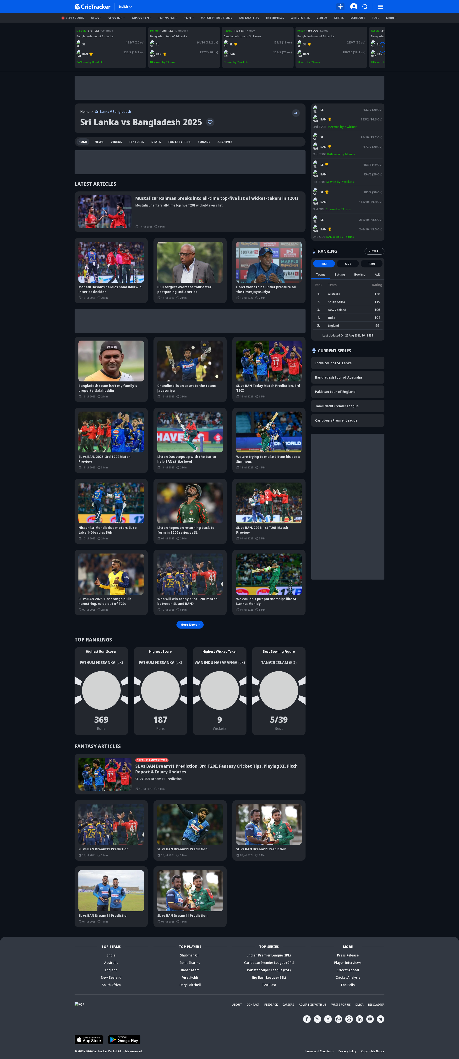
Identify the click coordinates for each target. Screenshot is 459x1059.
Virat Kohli (190, 977)
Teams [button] (320, 274)
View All (374, 251)
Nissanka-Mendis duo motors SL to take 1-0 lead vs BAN (107, 530)
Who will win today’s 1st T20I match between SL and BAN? (187, 601)
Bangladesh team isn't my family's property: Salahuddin (107, 388)
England (111, 970)
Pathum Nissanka (97, 662)
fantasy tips (179, 142)
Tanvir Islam (274, 662)
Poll (375, 18)
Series (339, 18)
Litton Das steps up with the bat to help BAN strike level (186, 459)
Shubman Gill (190, 955)
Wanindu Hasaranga (216, 662)
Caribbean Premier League (336, 420)
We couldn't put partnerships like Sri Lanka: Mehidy (266, 601)
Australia (111, 962)
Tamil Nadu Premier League (337, 406)
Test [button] (324, 263)
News (95, 18)
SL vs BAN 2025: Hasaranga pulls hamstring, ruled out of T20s (104, 601)
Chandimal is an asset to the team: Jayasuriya (186, 388)
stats (156, 142)
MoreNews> (190, 625)
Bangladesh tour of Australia (338, 377)
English (123, 7)
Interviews (275, 18)
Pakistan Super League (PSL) (269, 970)
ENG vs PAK (166, 18)
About (237, 1005)
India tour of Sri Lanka (333, 363)
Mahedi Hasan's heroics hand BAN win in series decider (110, 289)
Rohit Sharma (190, 962)
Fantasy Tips (249, 18)
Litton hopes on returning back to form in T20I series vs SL (185, 530)
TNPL (188, 18)
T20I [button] (371, 263)
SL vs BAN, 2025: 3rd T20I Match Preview (104, 459)
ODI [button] (348, 263)
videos (116, 142)
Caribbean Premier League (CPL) (269, 962)
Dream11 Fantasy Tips (152, 760)
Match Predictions (216, 18)
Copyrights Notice (372, 1051)
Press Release (348, 955)
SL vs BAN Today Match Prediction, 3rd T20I (268, 388)
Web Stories (300, 18)
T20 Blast (269, 985)
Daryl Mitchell (190, 985)
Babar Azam (190, 970)
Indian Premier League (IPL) (269, 955)
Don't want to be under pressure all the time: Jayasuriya (266, 289)
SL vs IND (115, 18)
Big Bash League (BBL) (269, 977)
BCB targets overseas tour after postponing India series (184, 289)
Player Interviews (347, 962)
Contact (253, 1005)
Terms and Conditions (319, 1051)
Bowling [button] (360, 274)
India (111, 955)
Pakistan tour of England (335, 391)
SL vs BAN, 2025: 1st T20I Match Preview (262, 530)
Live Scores (75, 18)
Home (84, 111)
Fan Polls (348, 985)
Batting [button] (340, 274)
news (99, 142)
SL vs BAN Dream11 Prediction (103, 849)
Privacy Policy (347, 1051)
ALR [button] (377, 274)
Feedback (271, 1005)
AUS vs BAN (140, 18)
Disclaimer (376, 1005)
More (390, 18)
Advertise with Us (312, 1005)
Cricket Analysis (348, 977)
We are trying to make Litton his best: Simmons (268, 459)
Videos (322, 18)
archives (225, 142)
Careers (288, 1005)
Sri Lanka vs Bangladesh (92, 30)
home (82, 142)
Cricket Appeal (348, 970)
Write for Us (341, 1005)
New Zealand (111, 977)
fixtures (136, 142)
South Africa (111, 985)
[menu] (380, 7)
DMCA (359, 1005)
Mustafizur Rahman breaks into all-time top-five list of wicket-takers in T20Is (217, 198)
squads (204, 142)
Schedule (357, 18)
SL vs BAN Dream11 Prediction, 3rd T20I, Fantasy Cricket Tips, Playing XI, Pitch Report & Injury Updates (216, 769)
